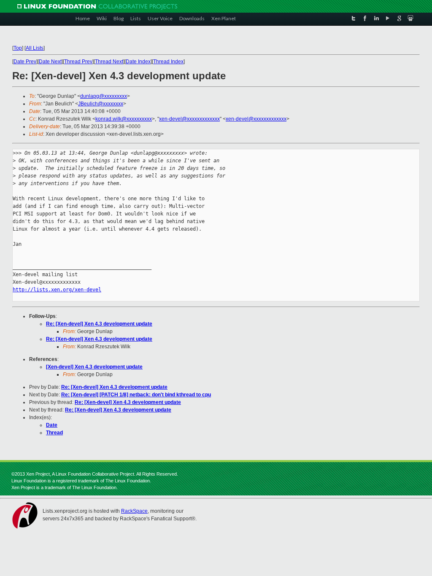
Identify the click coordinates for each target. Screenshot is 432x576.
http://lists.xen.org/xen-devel (57, 290)
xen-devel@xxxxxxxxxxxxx (189, 119)
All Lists (34, 48)
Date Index (138, 62)
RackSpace (134, 511)
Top (18, 48)
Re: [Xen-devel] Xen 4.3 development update (99, 324)
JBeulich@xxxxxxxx (100, 104)
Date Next (50, 62)
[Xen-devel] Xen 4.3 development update (94, 367)
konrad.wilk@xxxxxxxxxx (123, 119)
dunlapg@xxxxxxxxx (103, 96)
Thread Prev (78, 62)
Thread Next (109, 62)
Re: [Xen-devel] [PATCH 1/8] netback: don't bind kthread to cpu (136, 395)
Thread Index (168, 62)
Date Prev (25, 62)
